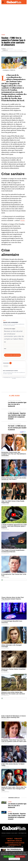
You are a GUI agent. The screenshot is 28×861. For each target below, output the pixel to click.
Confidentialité (14, 845)
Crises (3, 34)
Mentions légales (14, 841)
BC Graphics (14, 378)
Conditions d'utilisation (14, 843)
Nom (5, 341)
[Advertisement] (14, 19)
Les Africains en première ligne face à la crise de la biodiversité (17, 404)
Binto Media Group (7, 377)
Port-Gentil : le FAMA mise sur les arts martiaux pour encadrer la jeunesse (17, 427)
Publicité (18, 839)
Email (5, 348)
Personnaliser (14, 859)
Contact (9, 839)
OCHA (22, 220)
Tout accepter (9, 856)
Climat (10, 801)
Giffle (10, 811)
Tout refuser (20, 856)
